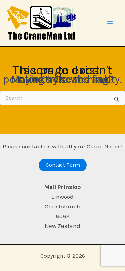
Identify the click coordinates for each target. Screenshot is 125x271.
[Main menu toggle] (110, 23)
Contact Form (62, 165)
